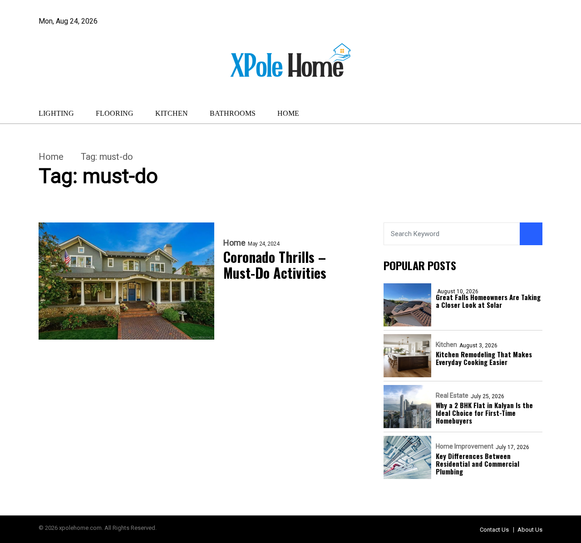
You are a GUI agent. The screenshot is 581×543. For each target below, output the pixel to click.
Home (288, 113)
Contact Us (494, 530)
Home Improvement (464, 446)
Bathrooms (233, 113)
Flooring (114, 113)
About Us (529, 530)
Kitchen (171, 113)
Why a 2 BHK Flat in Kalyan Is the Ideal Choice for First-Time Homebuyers (484, 413)
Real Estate (452, 395)
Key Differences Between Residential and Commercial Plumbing (477, 464)
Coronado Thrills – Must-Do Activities (274, 265)
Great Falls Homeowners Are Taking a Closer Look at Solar (488, 301)
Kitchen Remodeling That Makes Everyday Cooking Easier (484, 358)
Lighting (56, 113)
